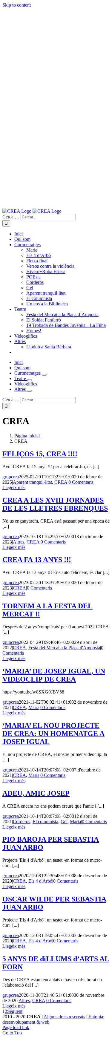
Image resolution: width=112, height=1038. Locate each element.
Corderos (21, 821)
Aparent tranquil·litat (32, 482)
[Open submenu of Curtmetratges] (44, 375)
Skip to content (16, 4)
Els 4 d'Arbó (40, 881)
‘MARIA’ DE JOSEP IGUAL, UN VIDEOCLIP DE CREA (53, 675)
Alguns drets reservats (64, 1016)
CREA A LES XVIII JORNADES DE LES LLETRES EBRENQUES (55, 504)
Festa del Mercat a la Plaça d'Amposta (64, 647)
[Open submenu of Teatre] (29, 380)
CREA (60, 482)
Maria (33, 707)
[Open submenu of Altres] (29, 391)
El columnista (45, 821)
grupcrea (10, 476)
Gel (64, 821)
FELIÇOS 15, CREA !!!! (39, 454)
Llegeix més (13, 487)
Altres (18, 541)
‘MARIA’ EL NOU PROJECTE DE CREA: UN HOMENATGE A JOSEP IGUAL (53, 733)
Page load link (15, 1027)
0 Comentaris (80, 482)
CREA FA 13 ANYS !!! (36, 560)
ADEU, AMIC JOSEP (36, 793)
